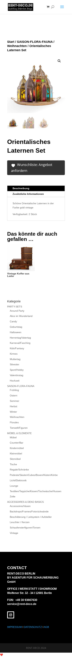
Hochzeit (14, 380)
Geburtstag (16, 326)
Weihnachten (17, 46)
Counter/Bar (16, 442)
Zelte (12, 496)
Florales (14, 422)
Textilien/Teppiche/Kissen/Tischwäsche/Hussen (35, 491)
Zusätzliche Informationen (28, 194)
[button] (59, 61)
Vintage (14, 533)
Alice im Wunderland (21, 316)
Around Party (17, 310)
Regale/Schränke (19, 469)
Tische (13, 464)
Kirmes (13, 353)
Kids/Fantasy (17, 348)
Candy (13, 321)
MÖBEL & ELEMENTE (19, 433)
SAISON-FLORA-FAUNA (35, 41)
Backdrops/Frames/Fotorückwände (29, 511)
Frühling (14, 390)
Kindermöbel (17, 448)
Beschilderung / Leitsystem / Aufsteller (31, 517)
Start (10, 41)
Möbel (13, 437)
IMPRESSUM (14, 627)
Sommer (14, 401)
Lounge (14, 485)
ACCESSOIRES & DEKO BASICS (25, 501)
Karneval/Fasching (20, 343)
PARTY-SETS (14, 306)
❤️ (1, 654)
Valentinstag (16, 375)
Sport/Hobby (17, 369)
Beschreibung (21, 188)
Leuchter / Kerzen (20, 522)
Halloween (15, 332)
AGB (46, 627)
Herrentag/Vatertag (20, 337)
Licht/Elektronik (18, 480)
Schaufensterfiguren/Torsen (25, 527)
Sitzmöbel (15, 459)
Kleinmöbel (16, 453)
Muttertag (15, 359)
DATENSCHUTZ (33, 627)
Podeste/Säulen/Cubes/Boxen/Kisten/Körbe (34, 475)
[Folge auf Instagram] (10, 614)
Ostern (13, 395)
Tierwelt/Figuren (19, 427)
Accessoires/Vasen (20, 506)
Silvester (14, 364)
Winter (13, 411)
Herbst (13, 406)
